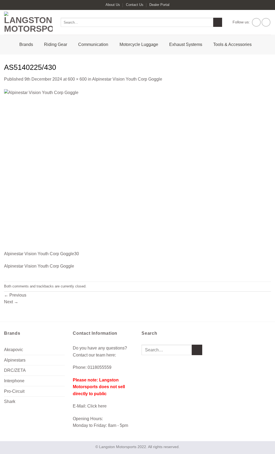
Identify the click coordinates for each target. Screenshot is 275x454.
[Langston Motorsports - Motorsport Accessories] (28, 22)
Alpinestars (15, 360)
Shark (9, 401)
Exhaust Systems (185, 44)
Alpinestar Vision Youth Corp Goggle (127, 79)
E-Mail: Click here (90, 406)
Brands (26, 44)
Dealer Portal (159, 5)
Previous (15, 295)
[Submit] (217, 22)
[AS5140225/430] (84, 169)
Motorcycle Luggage (139, 44)
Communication (93, 44)
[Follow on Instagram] (266, 22)
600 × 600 (77, 79)
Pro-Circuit (14, 391)
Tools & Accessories (232, 44)
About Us (113, 5)
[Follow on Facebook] (256, 22)
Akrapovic (13, 349)
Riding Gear (55, 44)
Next (11, 302)
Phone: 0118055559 (92, 367)
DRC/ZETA (15, 370)
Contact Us (134, 5)
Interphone (14, 381)
